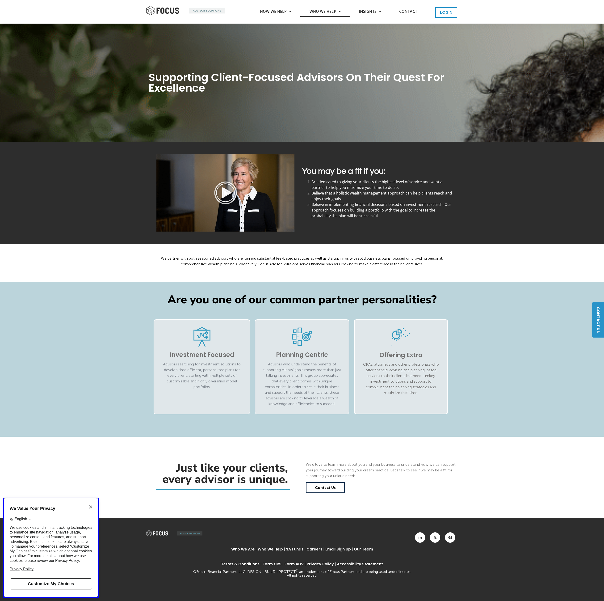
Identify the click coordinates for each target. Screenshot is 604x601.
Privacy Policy (320, 564)
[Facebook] (450, 537)
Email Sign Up (338, 549)
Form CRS (272, 564)
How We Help (273, 11)
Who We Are (243, 549)
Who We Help (323, 11)
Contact (408, 11)
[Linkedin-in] (420, 537)
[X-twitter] (435, 537)
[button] (225, 193)
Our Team (363, 549)
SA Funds (294, 549)
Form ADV (294, 564)
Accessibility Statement (360, 564)
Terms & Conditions (240, 564)
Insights (368, 11)
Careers (314, 549)
